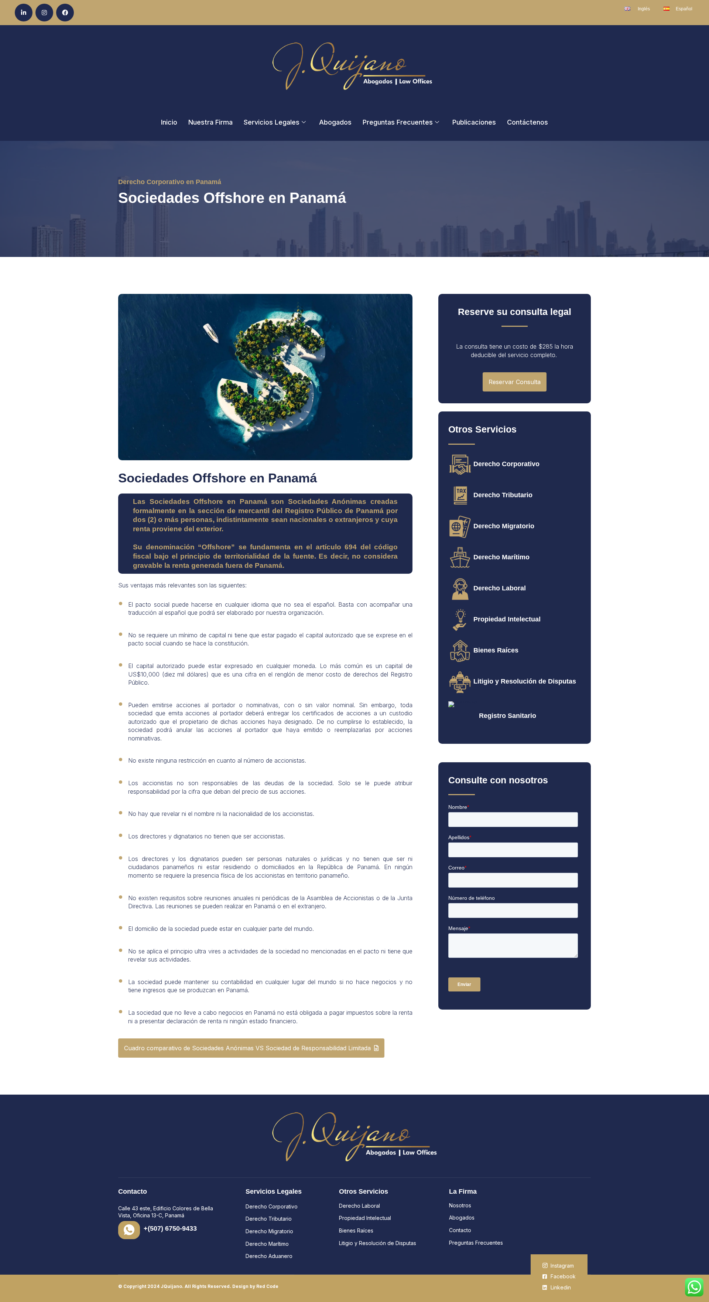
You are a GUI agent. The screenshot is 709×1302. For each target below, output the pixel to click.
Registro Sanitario (507, 715)
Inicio (169, 122)
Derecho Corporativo (506, 464)
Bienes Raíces (495, 650)
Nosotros (460, 1205)
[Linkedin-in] (23, 12)
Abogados (335, 122)
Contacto (460, 1230)
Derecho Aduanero (269, 1256)
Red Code (267, 1286)
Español (684, 8)
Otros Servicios (363, 1191)
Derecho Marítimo (501, 557)
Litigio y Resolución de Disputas (524, 681)
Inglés (644, 8)
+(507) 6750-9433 (170, 1228)
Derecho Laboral (499, 588)
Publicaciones (474, 122)
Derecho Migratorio (503, 526)
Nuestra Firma (210, 122)
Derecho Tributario (502, 495)
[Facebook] (65, 12)
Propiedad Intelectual (507, 619)
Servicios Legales (271, 122)
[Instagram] (44, 12)
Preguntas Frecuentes (398, 122)
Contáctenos (527, 122)
